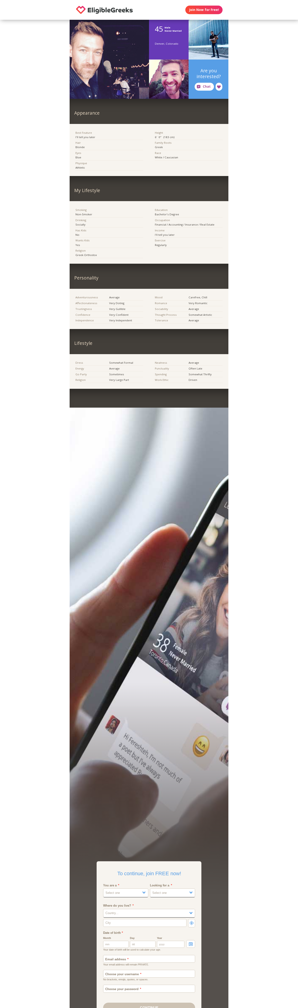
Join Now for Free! (204, 10)
